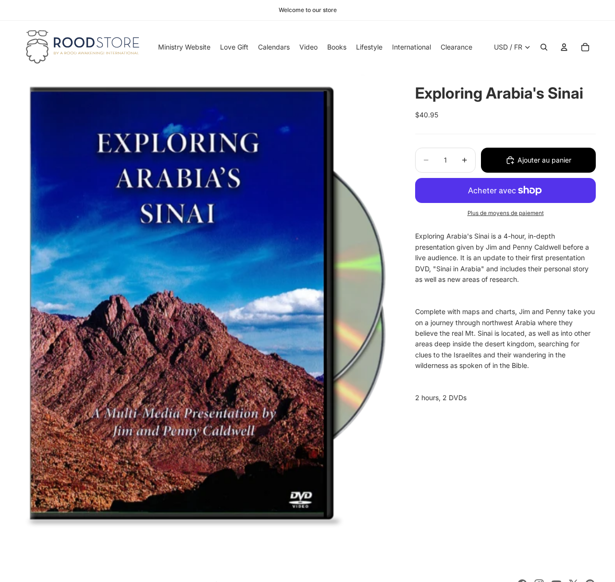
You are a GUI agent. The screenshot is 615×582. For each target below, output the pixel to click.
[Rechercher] (543, 47)
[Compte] (564, 47)
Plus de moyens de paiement (505, 213)
